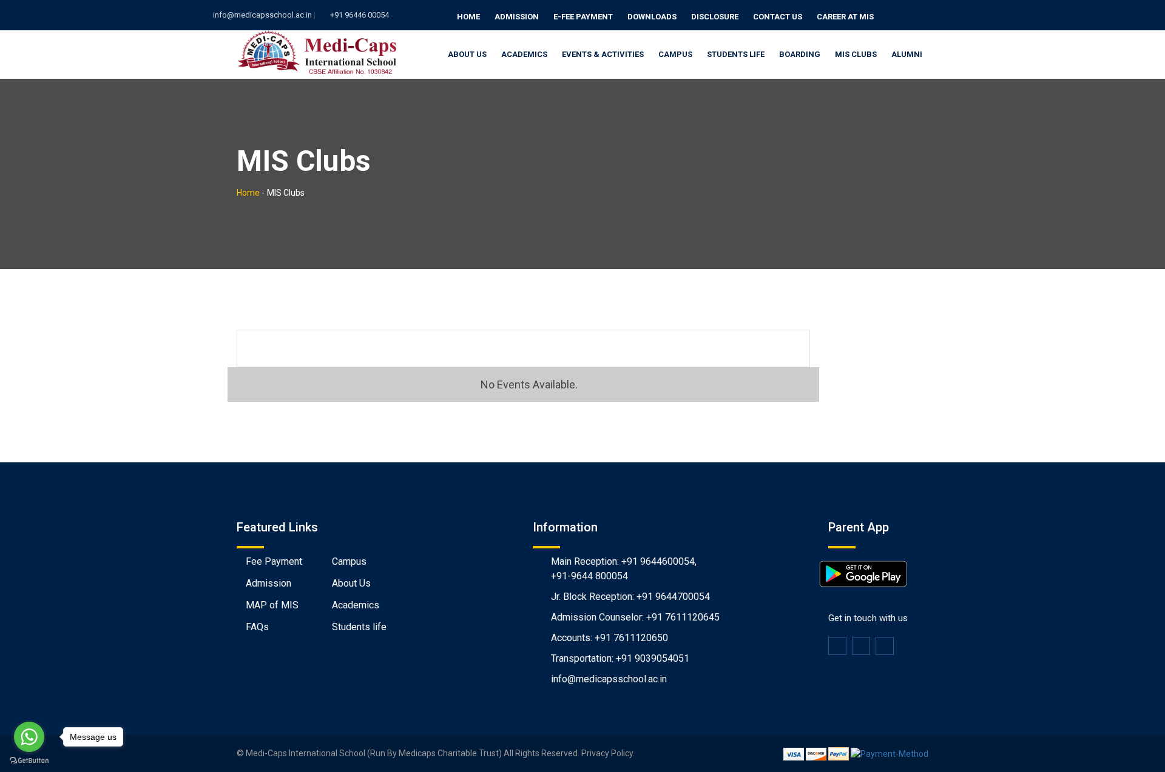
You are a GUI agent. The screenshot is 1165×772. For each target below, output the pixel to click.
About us (467, 54)
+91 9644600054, (659, 561)
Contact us (777, 16)
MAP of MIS (272, 605)
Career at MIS (845, 16)
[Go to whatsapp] (29, 737)
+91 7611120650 (631, 638)
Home (468, 16)
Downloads (652, 16)
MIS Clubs (856, 54)
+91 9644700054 (673, 596)
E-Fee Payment (583, 16)
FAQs (257, 627)
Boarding (799, 54)
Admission (517, 16)
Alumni (906, 54)
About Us (351, 583)
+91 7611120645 (683, 617)
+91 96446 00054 (359, 14)
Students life (359, 627)
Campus (675, 54)
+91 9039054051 (652, 658)
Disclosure (714, 16)
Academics (524, 54)
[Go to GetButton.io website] (29, 760)
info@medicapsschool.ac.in (262, 14)
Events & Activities (603, 54)
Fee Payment (274, 561)
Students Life (736, 54)
